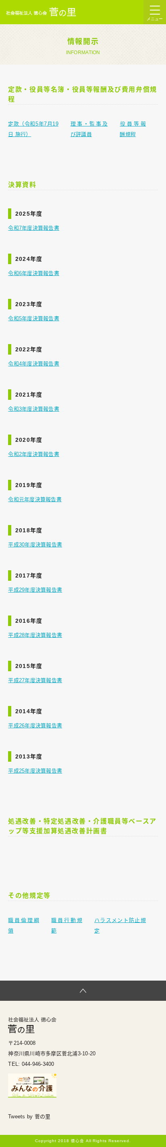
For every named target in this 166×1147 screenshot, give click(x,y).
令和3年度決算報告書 (33, 409)
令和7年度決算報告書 (33, 228)
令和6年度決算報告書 (33, 273)
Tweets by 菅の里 (29, 1116)
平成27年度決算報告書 (35, 680)
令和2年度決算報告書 (33, 454)
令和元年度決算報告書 (35, 499)
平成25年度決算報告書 (35, 771)
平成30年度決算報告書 (35, 545)
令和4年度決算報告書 (33, 364)
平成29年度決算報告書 (35, 590)
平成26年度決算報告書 (35, 726)
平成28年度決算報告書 (35, 635)
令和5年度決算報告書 (33, 318)
